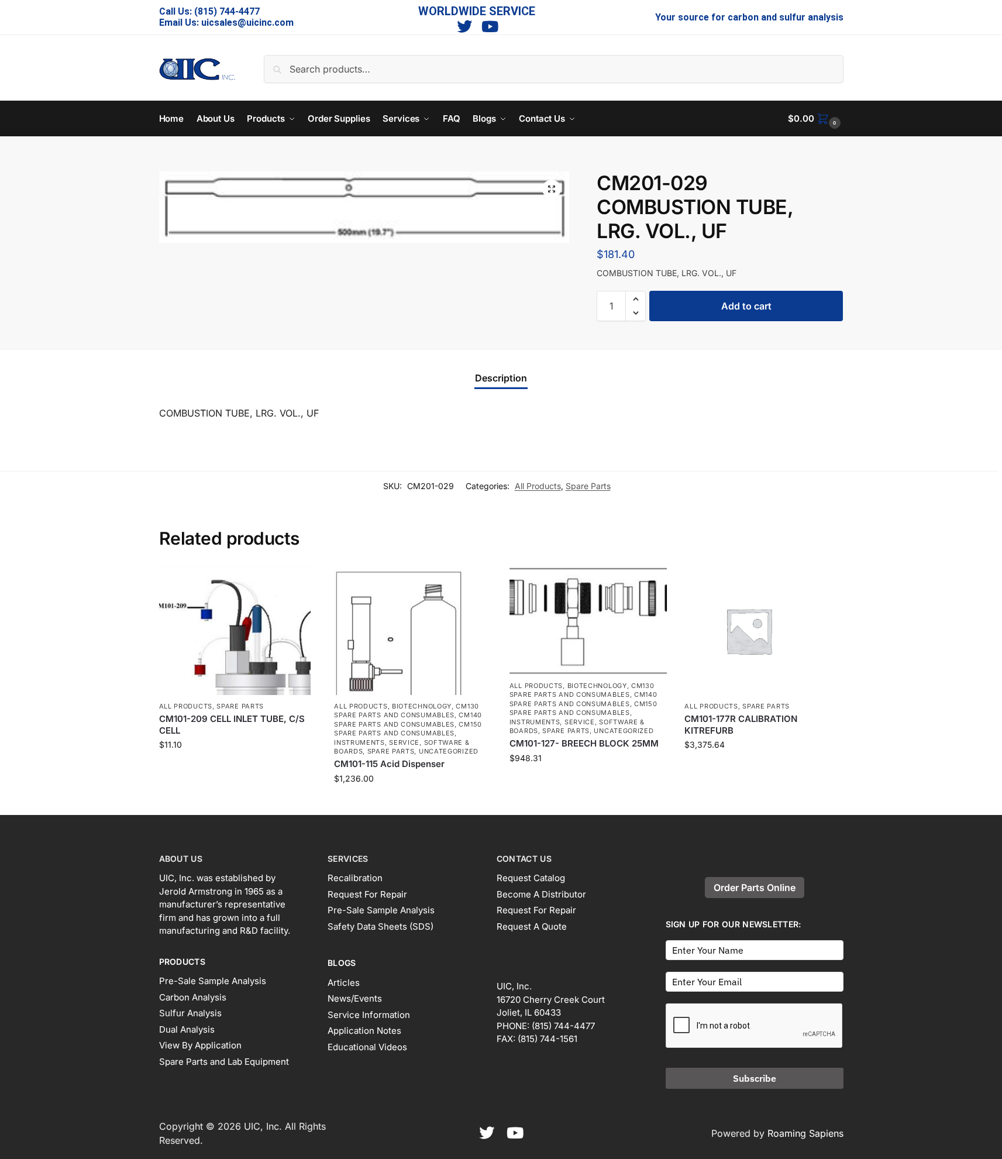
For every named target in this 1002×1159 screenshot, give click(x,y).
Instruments (359, 742)
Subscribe (754, 1078)
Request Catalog (531, 877)
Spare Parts (588, 486)
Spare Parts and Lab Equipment (224, 1061)
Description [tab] (501, 378)
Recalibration (355, 877)
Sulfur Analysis (190, 1013)
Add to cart (746, 306)
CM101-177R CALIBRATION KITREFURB (740, 724)
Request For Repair (367, 894)
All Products (538, 486)
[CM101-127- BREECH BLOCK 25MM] (588, 620)
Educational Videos (367, 1047)
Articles (344, 982)
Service (404, 742)
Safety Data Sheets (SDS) (380, 926)
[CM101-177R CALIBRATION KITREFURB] (763, 630)
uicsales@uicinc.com (247, 22)
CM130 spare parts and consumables (406, 710)
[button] (815, 118)
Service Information (369, 1014)
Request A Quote (532, 926)
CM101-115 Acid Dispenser (389, 763)
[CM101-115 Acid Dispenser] (413, 630)
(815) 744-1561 (547, 1038)
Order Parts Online (755, 887)
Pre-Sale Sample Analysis (212, 980)
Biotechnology (422, 706)
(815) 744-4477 (227, 11)
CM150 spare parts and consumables (408, 728)
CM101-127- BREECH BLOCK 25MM (584, 743)
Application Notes (364, 1030)
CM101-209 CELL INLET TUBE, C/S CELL (232, 724)
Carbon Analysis (192, 997)
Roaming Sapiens (805, 1133)
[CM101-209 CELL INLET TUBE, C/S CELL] (238, 630)
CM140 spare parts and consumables (408, 719)
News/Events (355, 998)
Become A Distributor (541, 894)
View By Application (200, 1045)
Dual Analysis (187, 1029)
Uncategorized (448, 751)
